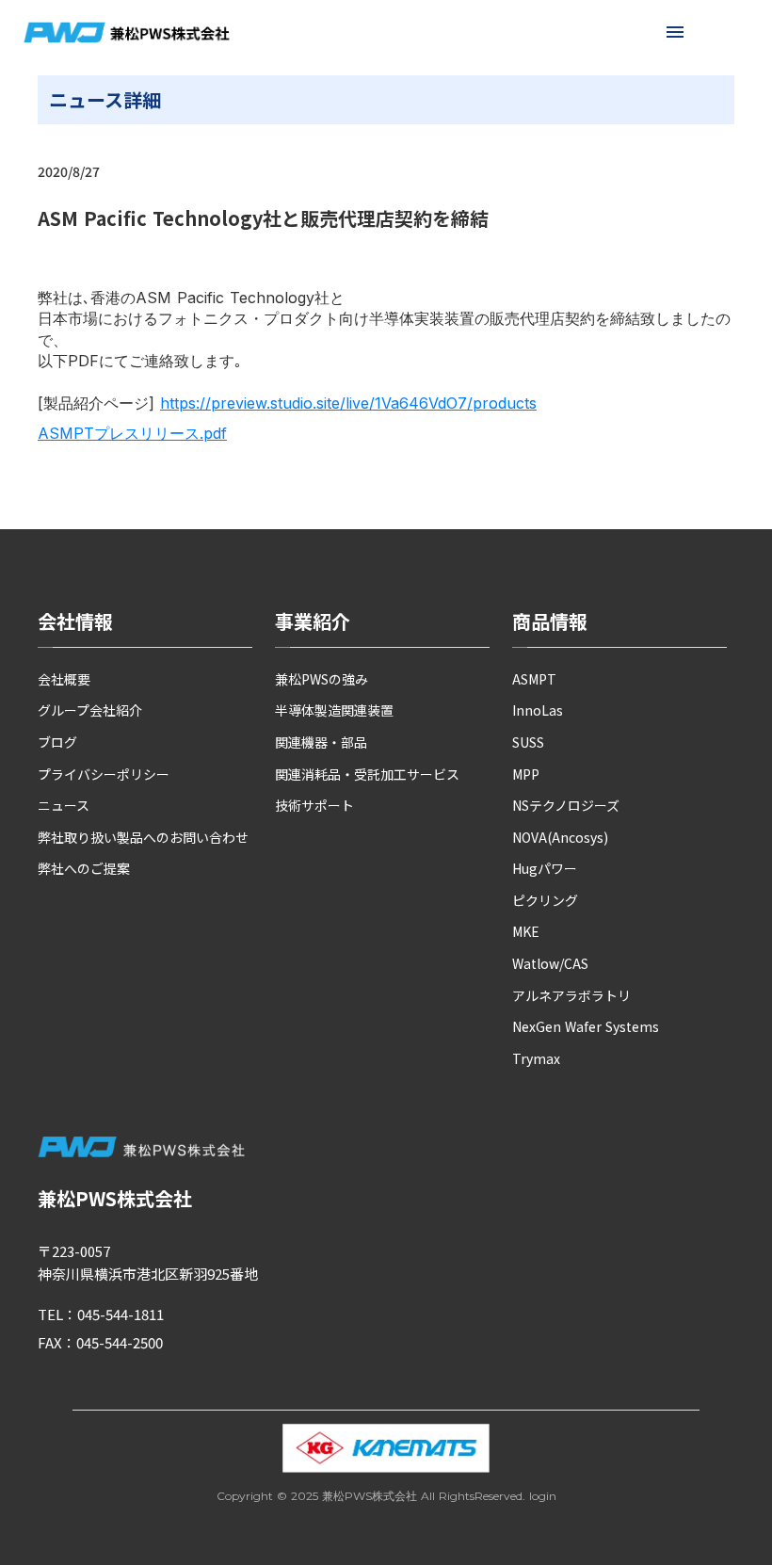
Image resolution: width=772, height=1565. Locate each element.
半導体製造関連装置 (334, 710)
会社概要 (64, 679)
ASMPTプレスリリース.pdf (132, 433)
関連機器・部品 (321, 742)
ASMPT (534, 679)
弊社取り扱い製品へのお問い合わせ (143, 838)
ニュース (63, 806)
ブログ (57, 742)
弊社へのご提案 (84, 869)
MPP (525, 774)
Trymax (536, 1059)
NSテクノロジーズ (565, 806)
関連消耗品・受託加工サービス (367, 774)
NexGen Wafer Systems (585, 1027)
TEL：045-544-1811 (101, 1314)
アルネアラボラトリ (571, 996)
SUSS (528, 742)
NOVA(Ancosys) (560, 838)
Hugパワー (544, 869)
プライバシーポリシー (103, 774)
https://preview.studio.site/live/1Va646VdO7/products (348, 403)
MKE (525, 932)
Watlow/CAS (550, 964)
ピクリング (545, 901)
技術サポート (314, 806)
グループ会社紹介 (90, 710)
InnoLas (537, 710)
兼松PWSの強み (321, 679)
